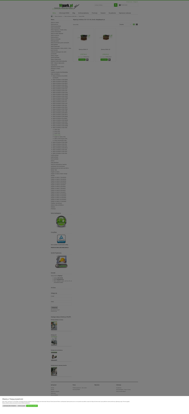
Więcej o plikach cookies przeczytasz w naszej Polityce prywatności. (16, 402)
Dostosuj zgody (21, 405)
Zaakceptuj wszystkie (32, 405)
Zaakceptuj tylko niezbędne (9, 405)
